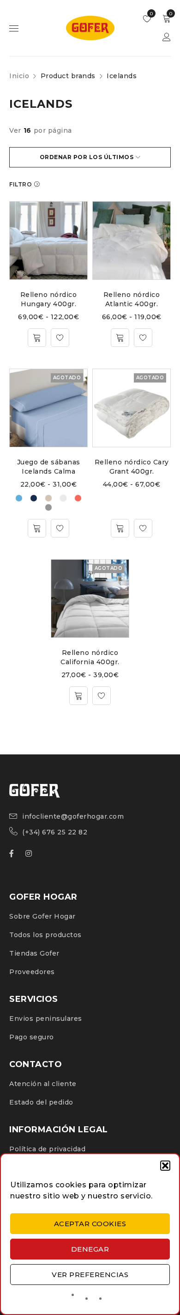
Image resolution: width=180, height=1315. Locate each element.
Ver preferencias (90, 1274)
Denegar (90, 1249)
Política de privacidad (47, 1149)
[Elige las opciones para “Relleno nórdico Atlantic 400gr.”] (120, 337)
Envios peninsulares (45, 1018)
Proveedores (32, 972)
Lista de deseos (150, 14)
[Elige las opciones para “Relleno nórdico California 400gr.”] (78, 695)
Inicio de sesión (166, 37)
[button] (165, 1165)
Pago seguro (31, 1037)
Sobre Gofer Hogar (42, 916)
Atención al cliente (43, 1084)
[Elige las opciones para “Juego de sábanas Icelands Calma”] (37, 528)
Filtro (20, 184)
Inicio (19, 76)
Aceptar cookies (90, 1223)
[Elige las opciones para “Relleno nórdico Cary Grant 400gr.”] (120, 528)
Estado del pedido (41, 1102)
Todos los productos (45, 935)
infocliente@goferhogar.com (73, 816)
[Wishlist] (60, 337)
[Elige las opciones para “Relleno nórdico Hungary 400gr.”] (37, 337)
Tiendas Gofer (34, 953)
